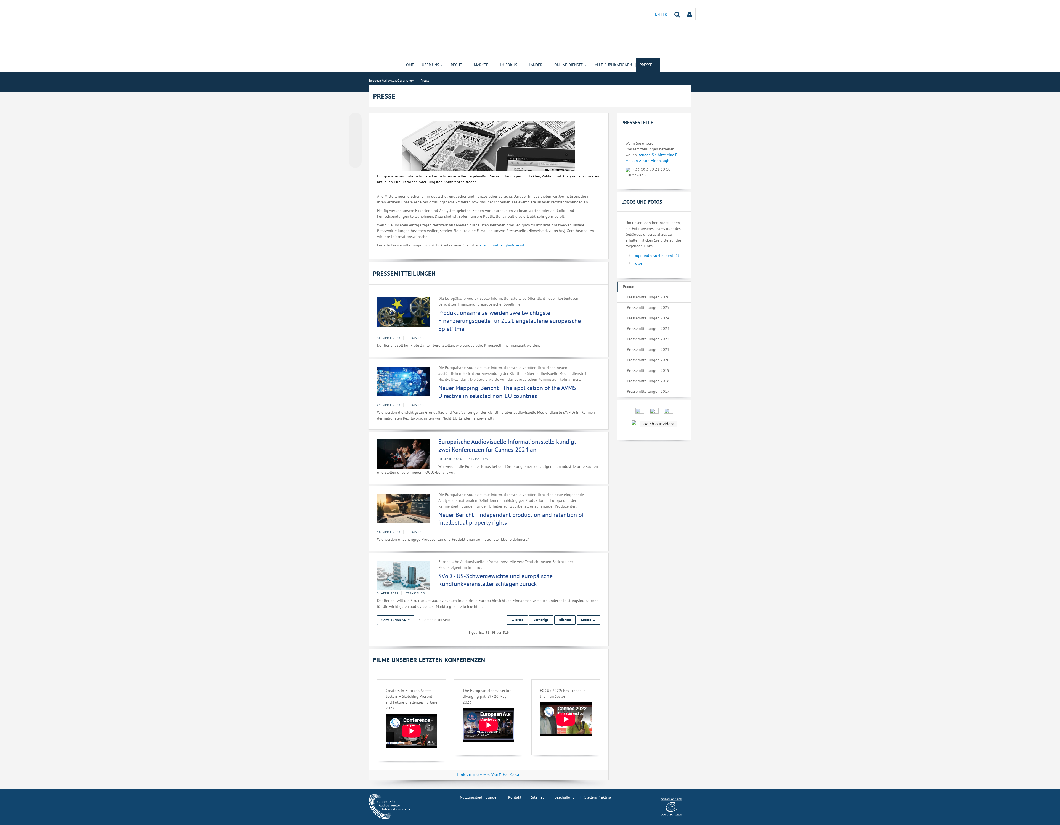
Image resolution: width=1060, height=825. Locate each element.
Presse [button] (646, 64)
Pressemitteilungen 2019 (648, 370)
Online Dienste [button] (568, 64)
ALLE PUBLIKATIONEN (613, 64)
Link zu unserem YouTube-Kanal (489, 775)
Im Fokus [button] (508, 64)
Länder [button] (535, 64)
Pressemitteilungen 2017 (648, 391)
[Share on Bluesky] (355, 119)
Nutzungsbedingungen (479, 797)
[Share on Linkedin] (355, 151)
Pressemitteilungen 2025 (648, 307)
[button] (395, 620)
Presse (628, 286)
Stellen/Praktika (597, 797)
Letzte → (588, 619)
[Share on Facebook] (355, 140)
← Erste (517, 619)
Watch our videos (659, 423)
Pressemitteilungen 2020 (648, 359)
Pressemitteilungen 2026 (648, 297)
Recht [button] (456, 64)
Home (409, 64)
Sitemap (538, 797)
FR (665, 14)
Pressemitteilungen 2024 (648, 317)
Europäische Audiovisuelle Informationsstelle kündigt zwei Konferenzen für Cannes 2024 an (507, 445)
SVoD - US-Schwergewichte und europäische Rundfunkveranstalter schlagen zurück (495, 580)
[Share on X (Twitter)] (355, 130)
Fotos (638, 263)
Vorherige (541, 619)
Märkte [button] (481, 64)
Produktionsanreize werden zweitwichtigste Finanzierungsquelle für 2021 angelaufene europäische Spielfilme (509, 320)
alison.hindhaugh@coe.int (501, 245)
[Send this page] (355, 161)
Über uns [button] (430, 64)
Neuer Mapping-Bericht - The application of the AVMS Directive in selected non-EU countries (507, 392)
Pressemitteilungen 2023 (648, 328)
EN (658, 14)
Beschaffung (564, 797)
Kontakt (514, 797)
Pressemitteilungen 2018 (648, 380)
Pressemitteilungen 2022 (648, 338)
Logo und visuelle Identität (656, 255)
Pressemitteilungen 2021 (648, 349)
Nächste (565, 619)
